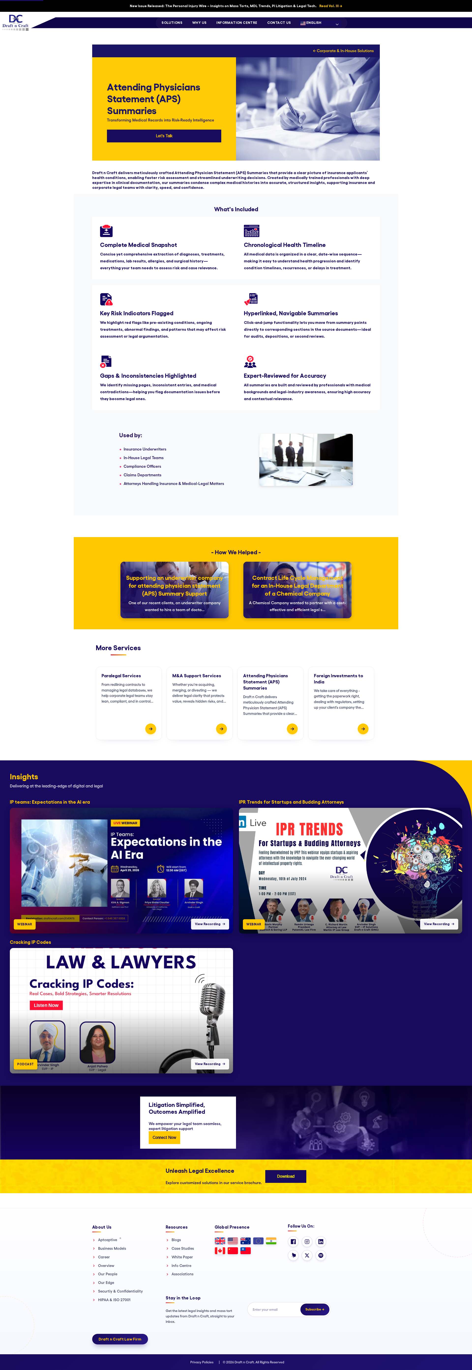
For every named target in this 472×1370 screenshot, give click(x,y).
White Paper (182, 1257)
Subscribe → (314, 1309)
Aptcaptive (109, 1239)
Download (286, 1176)
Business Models (112, 1248)
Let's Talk (164, 136)
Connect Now (164, 1137)
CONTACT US (279, 22)
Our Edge (106, 1282)
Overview (106, 1265)
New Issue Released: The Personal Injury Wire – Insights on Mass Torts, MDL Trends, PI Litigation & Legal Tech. (236, 6)
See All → (458, 769)
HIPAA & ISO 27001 (114, 1299)
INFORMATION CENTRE (236, 22)
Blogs (176, 1239)
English (313, 22)
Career (104, 1257)
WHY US (199, 22)
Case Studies (183, 1248)
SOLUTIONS (172, 22)
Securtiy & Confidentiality (120, 1291)
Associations (182, 1274)
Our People (107, 1274)
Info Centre (181, 1265)
